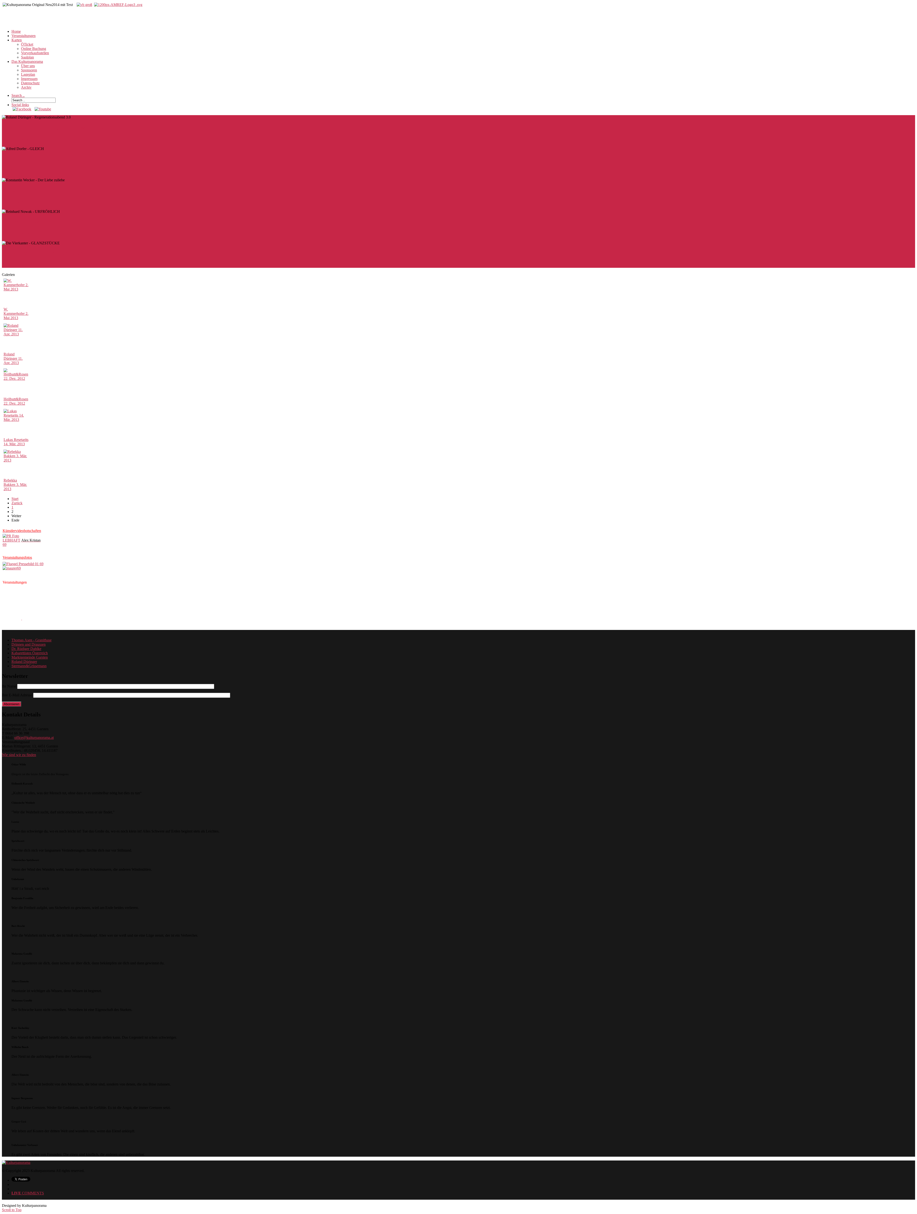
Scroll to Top (11, 1210)
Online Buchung (33, 49)
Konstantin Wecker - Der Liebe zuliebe (50, 190)
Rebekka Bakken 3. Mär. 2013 (15, 484)
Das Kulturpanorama (27, 61)
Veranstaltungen (23, 36)
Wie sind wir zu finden (19, 755)
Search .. (18, 95)
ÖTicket (27, 44)
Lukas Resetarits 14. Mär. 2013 (16, 442)
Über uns (28, 66)
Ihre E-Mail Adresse (17, 695)
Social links (20, 105)
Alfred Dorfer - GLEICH (33, 159)
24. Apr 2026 (17, 170)
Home (16, 31)
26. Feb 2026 (17, 138)
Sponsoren (29, 70)
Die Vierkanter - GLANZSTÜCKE (44, 253)
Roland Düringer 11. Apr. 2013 (13, 358)
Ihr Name (9, 686)
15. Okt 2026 (17, 233)
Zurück (16, 503)
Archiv (26, 87)
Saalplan (27, 57)
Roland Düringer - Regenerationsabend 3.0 (54, 127)
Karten (16, 40)
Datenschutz (30, 83)
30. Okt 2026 (17, 264)
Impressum (29, 79)
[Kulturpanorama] (16, 1162)
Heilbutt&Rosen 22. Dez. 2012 (16, 401)
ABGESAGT (18, 201)
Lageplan (28, 74)
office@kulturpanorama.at (34, 738)
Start (14, 499)
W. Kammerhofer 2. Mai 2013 (16, 313)
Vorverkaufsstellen (35, 53)
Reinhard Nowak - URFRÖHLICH (45, 222)
